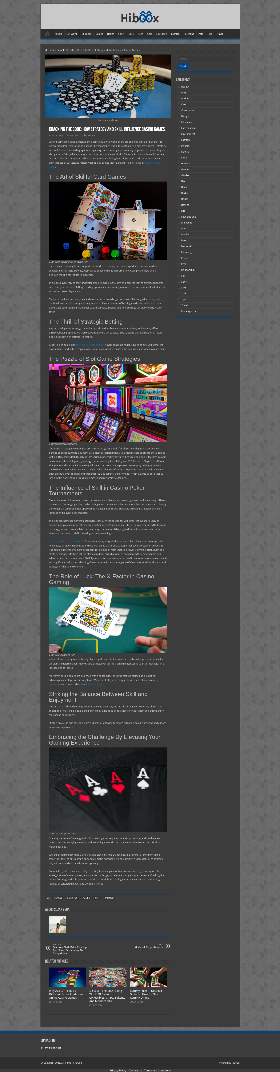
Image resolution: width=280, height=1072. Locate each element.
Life (183, 210)
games (86, 898)
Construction (188, 110)
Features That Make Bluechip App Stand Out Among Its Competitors (70, 949)
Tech (140, 33)
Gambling (72, 898)
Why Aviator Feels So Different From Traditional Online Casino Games (66, 994)
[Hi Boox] (140, 16)
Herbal (185, 193)
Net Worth (72, 33)
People (58, 33)
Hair (183, 181)
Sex (183, 275)
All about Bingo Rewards (148, 946)
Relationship (188, 269)
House (184, 199)
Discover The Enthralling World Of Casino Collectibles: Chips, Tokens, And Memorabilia (107, 996)
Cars (149, 33)
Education (161, 33)
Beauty (185, 86)
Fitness (185, 151)
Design (185, 116)
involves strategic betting (89, 344)
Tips (209, 33)
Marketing (186, 222)
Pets (200, 33)
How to (185, 204)
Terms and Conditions (157, 1070)
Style (131, 33)
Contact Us (135, 1070)
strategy (109, 898)
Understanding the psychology (65, 541)
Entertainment (188, 128)
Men (183, 228)
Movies (185, 234)
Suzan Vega (57, 135)
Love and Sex (188, 216)
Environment (188, 134)
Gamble (61, 50)
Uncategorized (189, 311)
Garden (185, 175)
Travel (219, 33)
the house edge (93, 684)
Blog (183, 92)
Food (184, 157)
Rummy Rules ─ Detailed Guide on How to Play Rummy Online (146, 994)
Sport (121, 33)
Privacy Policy (118, 1070)
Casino (58, 898)
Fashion (175, 33)
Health (110, 33)
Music (184, 240)
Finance (185, 145)
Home (47, 33)
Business (86, 33)
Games (99, 33)
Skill (97, 898)
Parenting (189, 33)
